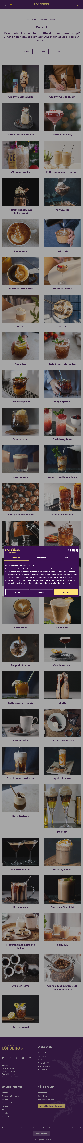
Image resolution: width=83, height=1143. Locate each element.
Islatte (62, 326)
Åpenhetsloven (49, 1128)
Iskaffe (62, 702)
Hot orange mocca (62, 869)
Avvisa (17, 592)
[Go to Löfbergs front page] (41, 6)
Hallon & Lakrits (62, 288)
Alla (58, 51)
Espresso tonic (20, 439)
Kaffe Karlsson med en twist (62, 172)
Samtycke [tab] (16, 557)
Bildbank (5, 1116)
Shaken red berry (62, 134)
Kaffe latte (20, 627)
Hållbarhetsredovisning (52, 1106)
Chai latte (62, 627)
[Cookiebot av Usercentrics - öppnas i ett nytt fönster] (68, 550)
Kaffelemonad (20, 1026)
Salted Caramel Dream (20, 134)
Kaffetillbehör (43, 1070)
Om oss (5, 1106)
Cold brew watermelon (62, 363)
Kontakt (5, 1093)
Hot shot (62, 831)
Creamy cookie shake (20, 96)
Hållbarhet (42, 1093)
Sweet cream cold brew (20, 778)
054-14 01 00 (10, 1071)
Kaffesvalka (62, 209)
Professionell (7, 1103)
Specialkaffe (43, 1066)
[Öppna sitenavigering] (78, 4)
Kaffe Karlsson (20, 815)
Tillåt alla (65, 592)
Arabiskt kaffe (20, 985)
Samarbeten (43, 1096)
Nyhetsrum (6, 1113)
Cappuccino (21, 250)
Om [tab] (66, 557)
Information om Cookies (29, 1128)
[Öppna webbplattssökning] (4, 4)
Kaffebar (5, 1099)
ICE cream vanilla (21, 172)
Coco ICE (21, 326)
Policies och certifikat (46, 1099)
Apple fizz (20, 363)
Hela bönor (42, 1056)
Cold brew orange (62, 514)
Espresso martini (20, 869)
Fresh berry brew (62, 439)
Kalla (43, 51)
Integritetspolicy (9, 1128)
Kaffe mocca (20, 907)
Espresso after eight (62, 907)
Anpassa (40, 592)
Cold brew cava (62, 665)
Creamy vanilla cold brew (62, 476)
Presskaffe (42, 1063)
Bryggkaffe (42, 1053)
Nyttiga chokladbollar (21, 514)
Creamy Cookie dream (62, 96)
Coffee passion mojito (20, 702)
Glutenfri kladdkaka (62, 740)
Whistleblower (42, 1134)
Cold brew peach (20, 401)
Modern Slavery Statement (70, 1128)
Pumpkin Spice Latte (21, 288)
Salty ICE (62, 944)
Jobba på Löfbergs (9, 1096)
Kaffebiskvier (20, 740)
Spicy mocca (20, 476)
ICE (39, 1060)
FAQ (3, 1109)
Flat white (62, 250)
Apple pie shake (62, 778)
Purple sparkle (62, 401)
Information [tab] (41, 557)
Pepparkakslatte (20, 665)
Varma (26, 51)
